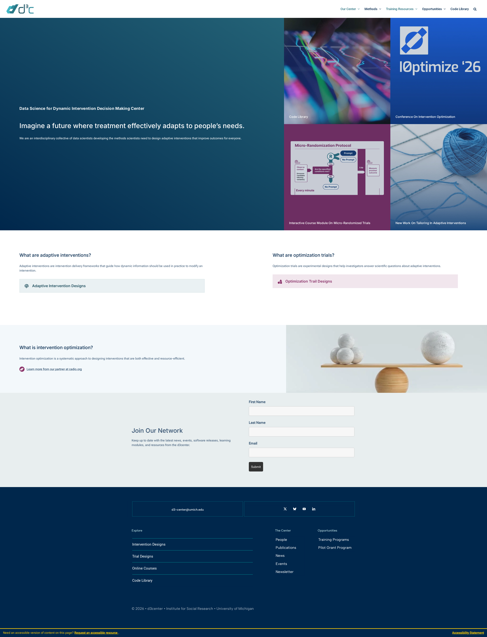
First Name (257, 402)
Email (253, 443)
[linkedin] (314, 509)
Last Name (257, 423)
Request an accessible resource (96, 633)
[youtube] (304, 509)
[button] (475, 8)
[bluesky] (294, 509)
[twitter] (285, 509)
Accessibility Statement (468, 633)
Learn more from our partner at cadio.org (54, 369)
